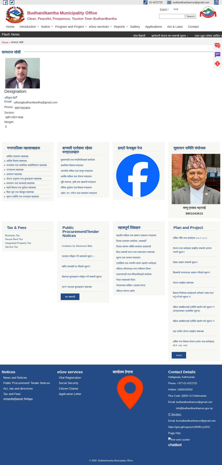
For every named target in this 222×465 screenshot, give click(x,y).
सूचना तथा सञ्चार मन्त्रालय (128, 257)
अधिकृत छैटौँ (10, 97)
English (163, 9)
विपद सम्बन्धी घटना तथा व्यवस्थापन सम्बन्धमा (135, 252)
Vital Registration (70, 377)
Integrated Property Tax (18, 243)
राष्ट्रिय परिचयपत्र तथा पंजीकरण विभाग (133, 268)
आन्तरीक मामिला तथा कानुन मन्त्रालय (77, 170)
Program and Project (69, 26)
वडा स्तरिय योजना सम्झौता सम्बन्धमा (188, 331)
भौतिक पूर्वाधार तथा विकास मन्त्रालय (76, 187)
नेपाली (175, 9)
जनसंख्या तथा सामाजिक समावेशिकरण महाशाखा (26, 165)
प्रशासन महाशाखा (14, 174)
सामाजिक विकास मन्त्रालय (72, 165)
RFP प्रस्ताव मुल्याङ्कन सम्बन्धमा (77, 286)
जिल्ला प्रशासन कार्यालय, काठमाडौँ (131, 241)
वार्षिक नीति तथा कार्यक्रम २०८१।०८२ (190, 238)
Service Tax (11, 246)
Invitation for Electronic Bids (77, 246)
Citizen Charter (68, 388)
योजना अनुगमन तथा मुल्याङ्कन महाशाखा (24, 178)
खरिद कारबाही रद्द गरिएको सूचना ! (76, 266)
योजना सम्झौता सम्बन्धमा (183, 282)
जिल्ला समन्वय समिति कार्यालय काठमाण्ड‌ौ (133, 246)
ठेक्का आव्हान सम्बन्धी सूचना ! (185, 262)
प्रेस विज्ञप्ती (135, 35)
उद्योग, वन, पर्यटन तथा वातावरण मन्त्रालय (79, 193)
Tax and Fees (12, 394)
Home (10, 26)
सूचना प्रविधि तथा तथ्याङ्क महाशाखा (22, 196)
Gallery (135, 26)
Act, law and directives (18, 388)
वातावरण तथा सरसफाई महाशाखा (20, 183)
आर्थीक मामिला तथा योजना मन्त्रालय (76, 176)
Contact (193, 26)
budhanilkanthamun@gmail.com (194, 401)
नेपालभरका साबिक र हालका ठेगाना (130, 285)
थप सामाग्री (70, 296)
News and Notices (15, 377)
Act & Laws (175, 26)
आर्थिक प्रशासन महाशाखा (17, 156)
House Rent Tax (14, 239)
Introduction (28, 26)
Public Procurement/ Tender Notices (26, 383)
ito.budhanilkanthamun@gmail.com (196, 420)
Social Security (68, 383)
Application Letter (70, 394)
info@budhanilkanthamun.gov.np (194, 408)
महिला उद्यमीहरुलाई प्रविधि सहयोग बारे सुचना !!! (194, 321)
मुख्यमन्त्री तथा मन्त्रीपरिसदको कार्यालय (78, 159)
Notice (45, 26)
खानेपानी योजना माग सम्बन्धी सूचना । (166, 35)
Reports (119, 26)
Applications (153, 26)
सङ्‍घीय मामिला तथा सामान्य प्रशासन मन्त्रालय (136, 235)
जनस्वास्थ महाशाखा (14, 169)
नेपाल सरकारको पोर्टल (125, 279)
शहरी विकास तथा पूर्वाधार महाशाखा (21, 187)
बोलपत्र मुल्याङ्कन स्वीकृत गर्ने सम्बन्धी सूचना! (82, 276)
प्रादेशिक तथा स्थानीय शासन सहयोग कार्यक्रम (136, 263)
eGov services (99, 26)
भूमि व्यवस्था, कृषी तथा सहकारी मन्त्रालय (78, 182)
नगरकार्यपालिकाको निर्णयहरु (18, 399)
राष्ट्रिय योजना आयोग (125, 290)
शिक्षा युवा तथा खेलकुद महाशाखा (20, 192)
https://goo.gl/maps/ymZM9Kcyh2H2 (189, 426)
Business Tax (12, 235)
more (179, 355)
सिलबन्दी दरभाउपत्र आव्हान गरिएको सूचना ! (192, 272)
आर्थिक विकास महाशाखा (16, 160)
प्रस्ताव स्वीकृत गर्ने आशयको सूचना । (78, 256)
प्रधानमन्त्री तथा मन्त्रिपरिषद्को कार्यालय (134, 274)
